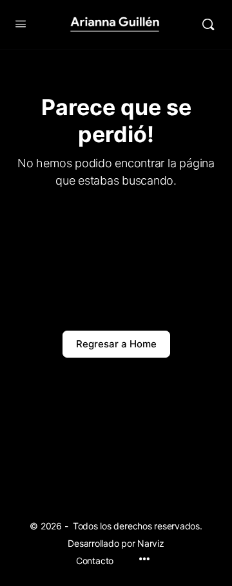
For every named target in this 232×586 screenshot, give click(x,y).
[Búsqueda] (208, 24)
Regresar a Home (116, 344)
